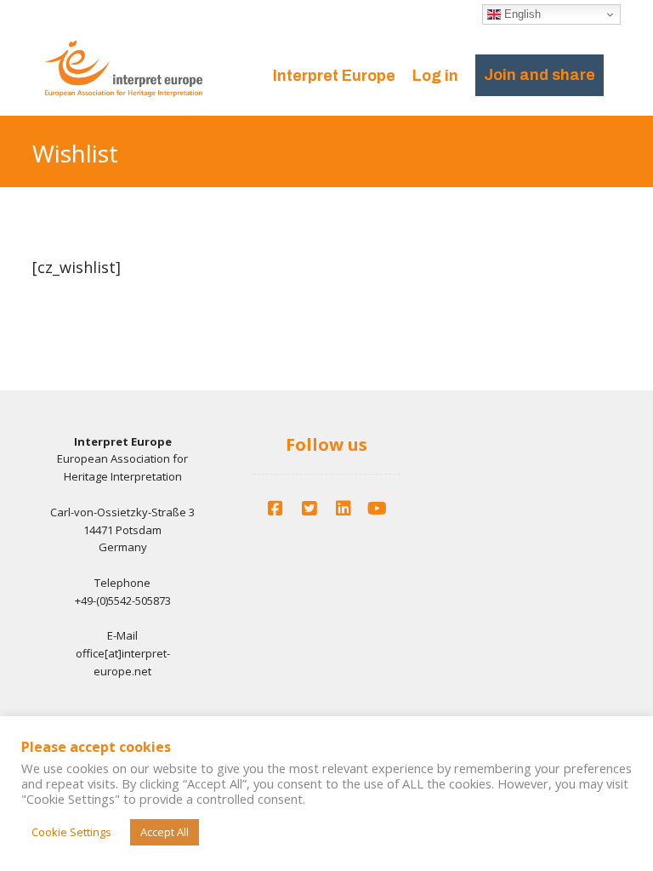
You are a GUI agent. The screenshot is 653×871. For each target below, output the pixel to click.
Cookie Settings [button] (71, 832)
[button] (275, 509)
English (521, 14)
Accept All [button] (164, 832)
